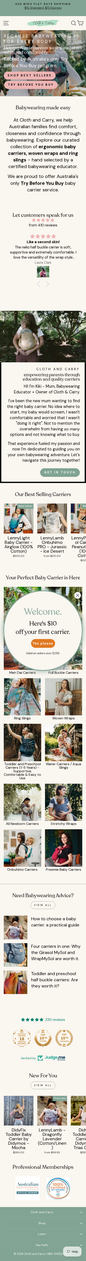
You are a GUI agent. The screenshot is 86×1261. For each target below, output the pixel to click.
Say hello (42, 1245)
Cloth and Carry (42, 1212)
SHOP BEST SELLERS (29, 75)
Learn (42, 1234)
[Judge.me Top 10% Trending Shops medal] (64, 1038)
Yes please (43, 643)
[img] (43, 220)
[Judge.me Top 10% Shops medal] (43, 1038)
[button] (40, 284)
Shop (42, 1223)
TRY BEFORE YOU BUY (31, 85)
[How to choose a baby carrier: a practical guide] (15, 927)
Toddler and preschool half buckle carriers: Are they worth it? (54, 980)
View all (43, 905)
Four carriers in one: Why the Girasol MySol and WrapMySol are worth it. (55, 952)
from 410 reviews (43, 225)
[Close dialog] (77, 595)
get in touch (60, 472)
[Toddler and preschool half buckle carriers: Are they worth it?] (15, 982)
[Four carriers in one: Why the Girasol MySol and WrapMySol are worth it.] (15, 955)
